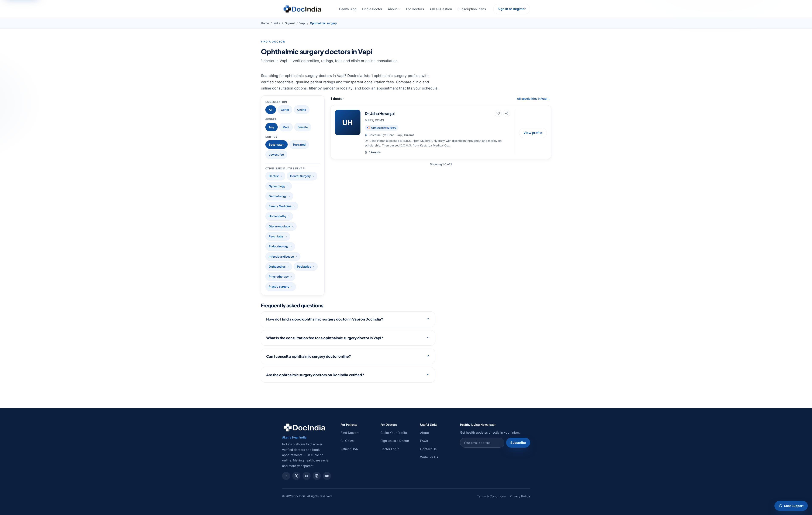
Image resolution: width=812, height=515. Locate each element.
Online (301, 109)
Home (265, 23)
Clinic (285, 109)
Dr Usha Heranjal (380, 113)
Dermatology (278, 196)
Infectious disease (281, 256)
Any (271, 127)
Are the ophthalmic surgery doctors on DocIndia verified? (315, 375)
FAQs (424, 441)
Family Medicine (280, 206)
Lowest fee (276, 154)
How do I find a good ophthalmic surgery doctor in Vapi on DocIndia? (324, 319)
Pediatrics (304, 266)
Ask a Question (440, 9)
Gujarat (290, 23)
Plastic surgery (279, 286)
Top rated (299, 144)
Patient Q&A (349, 449)
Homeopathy (277, 216)
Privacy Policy (520, 496)
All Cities (347, 441)
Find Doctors (350, 432)
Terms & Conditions (491, 496)
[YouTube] (327, 476)
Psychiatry (276, 236)
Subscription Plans (471, 9)
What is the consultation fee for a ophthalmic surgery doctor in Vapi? (324, 338)
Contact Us (428, 449)
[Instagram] (317, 476)
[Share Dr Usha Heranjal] (506, 113)
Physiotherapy (279, 276)
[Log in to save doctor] (498, 113)
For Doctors (415, 9)
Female (303, 127)
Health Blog (347, 9)
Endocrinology (278, 246)
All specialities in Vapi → (534, 98)
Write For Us (429, 457)
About (392, 9)
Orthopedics (277, 266)
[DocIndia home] (302, 9)
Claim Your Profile (393, 432)
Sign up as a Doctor (394, 441)
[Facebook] (286, 476)
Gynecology (277, 186)
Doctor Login (389, 449)
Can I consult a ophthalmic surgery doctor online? (308, 356)
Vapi (302, 23)
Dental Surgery (300, 176)
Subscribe (518, 443)
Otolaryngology (279, 226)
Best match (276, 144)
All (271, 109)
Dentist (274, 176)
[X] (296, 476)
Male (286, 127)
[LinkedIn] (307, 476)
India (276, 23)
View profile (533, 133)
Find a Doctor (372, 9)
